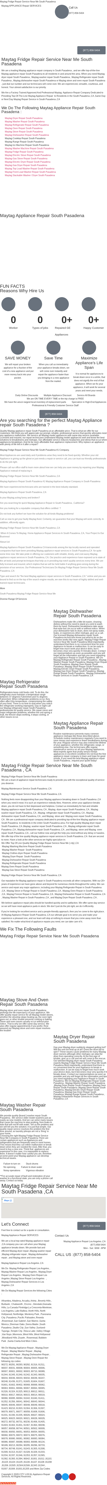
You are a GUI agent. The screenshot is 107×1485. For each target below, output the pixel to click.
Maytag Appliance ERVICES (19, 1235)
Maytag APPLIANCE (21, 6)
